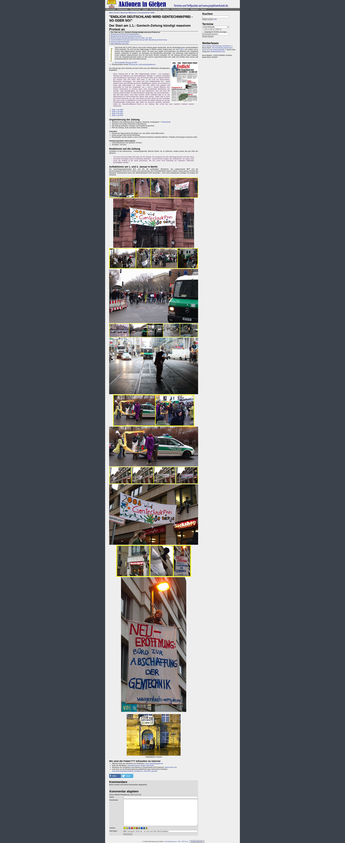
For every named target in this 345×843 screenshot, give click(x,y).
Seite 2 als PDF (117, 112)
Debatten (166, 9)
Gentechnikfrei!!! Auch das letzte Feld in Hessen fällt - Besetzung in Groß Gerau (139, 40)
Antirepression (122, 9)
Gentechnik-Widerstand (128, 13)
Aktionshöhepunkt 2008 (146, 13)
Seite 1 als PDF (117, 110)
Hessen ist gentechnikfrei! (120, 42)
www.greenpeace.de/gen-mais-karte (140, 765)
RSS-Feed (185, 841)
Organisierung (135, 9)
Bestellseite (166, 122)
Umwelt (145, 9)
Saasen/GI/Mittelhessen (180, 9)
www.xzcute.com (171, 767)
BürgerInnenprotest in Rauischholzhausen (126, 36)
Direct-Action (110, 9)
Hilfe (215, 19)
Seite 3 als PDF (117, 113)
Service (203, 9)
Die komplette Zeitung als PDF (126, 63)
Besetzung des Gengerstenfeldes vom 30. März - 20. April (131, 38)
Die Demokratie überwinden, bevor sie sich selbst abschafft (217, 49)
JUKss (181, 49)
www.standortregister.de (154, 763)
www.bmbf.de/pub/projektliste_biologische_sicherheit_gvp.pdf (134, 771)
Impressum (173, 841)
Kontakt (167, 841)
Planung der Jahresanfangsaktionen (142, 64)
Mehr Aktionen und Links (120, 44)
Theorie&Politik (155, 9)
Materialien (195, 9)
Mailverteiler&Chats (218, 52)
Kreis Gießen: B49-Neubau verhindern (216, 46)
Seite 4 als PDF (117, 115)
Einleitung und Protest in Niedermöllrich (125, 34)
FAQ (179, 841)
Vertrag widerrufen (197, 841)
